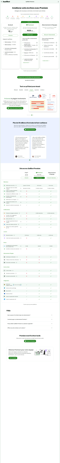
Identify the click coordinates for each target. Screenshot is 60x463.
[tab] (15, 90)
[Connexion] (58, 2)
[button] (2, 1)
